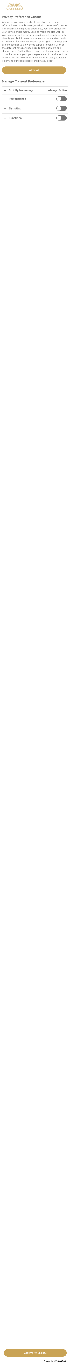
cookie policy (25, 61)
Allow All (34, 70)
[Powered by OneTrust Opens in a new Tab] (56, 1362)
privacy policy (45, 61)
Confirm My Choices (35, 1353)
